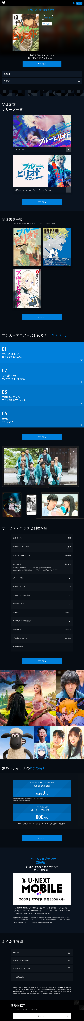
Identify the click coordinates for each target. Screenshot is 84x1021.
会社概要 (18, 1009)
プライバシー (26, 1009)
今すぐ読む (42, 64)
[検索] (73, 3)
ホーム (12, 1009)
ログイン (79, 3)
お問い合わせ (34, 1009)
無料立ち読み (47, 24)
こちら (43, 570)
